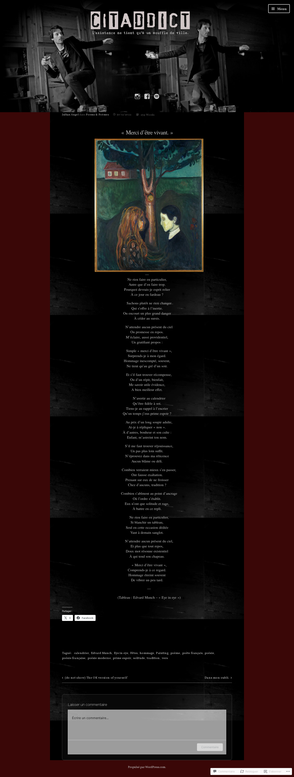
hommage (147, 653)
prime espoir (122, 658)
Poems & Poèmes (97, 115)
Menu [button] (282, 9)
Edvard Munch (101, 653)
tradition (153, 658)
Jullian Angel (70, 115)
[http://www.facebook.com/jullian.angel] (147, 96)
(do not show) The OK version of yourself (96, 678)
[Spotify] (156, 96)
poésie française (73, 658)
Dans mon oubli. (217, 678)
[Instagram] (137, 96)
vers (165, 658)
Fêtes (134, 653)
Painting (162, 653)
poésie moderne (99, 658)
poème (175, 653)
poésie (209, 653)
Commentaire (210, 747)
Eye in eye (121, 653)
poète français (192, 653)
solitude (139, 658)
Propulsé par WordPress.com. (147, 767)
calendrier (81, 653)
